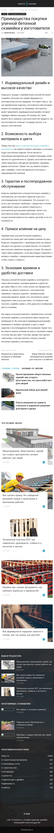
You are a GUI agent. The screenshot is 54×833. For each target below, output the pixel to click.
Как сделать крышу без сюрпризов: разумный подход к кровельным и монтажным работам (21, 498)
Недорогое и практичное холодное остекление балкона (12, 357)
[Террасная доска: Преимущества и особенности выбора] (7, 725)
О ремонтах (6, 775)
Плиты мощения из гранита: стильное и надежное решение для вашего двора (33, 405)
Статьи (12, 10)
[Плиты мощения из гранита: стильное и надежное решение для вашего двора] (7, 405)
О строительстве (9, 767)
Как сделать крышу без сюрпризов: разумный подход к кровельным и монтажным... (31, 677)
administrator (9, 33)
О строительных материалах (14, 760)
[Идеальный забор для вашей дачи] (7, 392)
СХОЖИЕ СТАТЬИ (10, 368)
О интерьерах (7, 771)
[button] (50, 3)
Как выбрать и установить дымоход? (31, 709)
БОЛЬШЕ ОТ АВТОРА (32, 368)
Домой (4, 10)
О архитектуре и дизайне (12, 779)
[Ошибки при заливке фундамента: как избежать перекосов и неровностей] (27, 579)
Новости (5, 756)
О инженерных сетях (10, 764)
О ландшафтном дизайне (28, 10)
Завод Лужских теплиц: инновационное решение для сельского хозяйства (41, 357)
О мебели (5, 787)
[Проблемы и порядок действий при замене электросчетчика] (7, 738)
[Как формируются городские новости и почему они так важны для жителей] (27, 623)
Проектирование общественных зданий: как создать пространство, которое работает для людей (23, 454)
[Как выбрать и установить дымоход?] (7, 712)
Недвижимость (8, 783)
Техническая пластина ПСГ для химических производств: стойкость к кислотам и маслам (22, 543)
